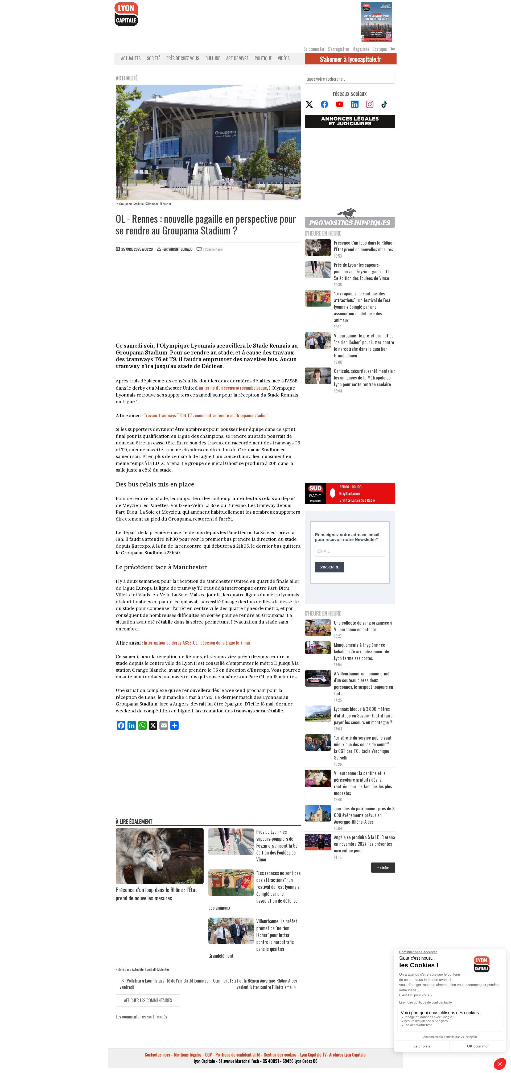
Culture (212, 58)
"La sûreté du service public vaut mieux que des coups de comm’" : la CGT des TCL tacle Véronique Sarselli (363, 747)
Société (153, 58)
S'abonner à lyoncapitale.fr (350, 59)
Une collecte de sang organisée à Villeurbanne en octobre (363, 626)
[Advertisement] (208, 295)
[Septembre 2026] (377, 21)
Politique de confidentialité (238, 1054)
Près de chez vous (182, 58)
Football (150, 969)
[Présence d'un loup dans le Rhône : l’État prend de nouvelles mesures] (160, 882)
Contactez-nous (157, 1054)
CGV (208, 1054)
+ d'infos (383, 867)
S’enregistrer (338, 49)
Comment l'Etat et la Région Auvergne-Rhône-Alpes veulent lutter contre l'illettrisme (255, 983)
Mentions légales (187, 1054)
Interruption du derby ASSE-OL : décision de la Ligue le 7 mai (197, 642)
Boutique (379, 49)
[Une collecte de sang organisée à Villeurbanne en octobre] (318, 628)
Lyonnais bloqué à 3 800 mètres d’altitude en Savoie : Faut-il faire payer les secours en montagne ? (363, 715)
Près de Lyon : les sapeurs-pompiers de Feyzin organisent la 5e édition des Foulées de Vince (277, 845)
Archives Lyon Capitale (347, 1054)
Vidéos (284, 58)
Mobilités (163, 969)
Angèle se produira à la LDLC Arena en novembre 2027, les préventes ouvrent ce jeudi (364, 844)
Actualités (131, 58)
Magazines (360, 49)
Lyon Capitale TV (313, 1054)
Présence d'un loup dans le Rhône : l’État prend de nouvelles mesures (156, 893)
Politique (263, 58)
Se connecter (314, 49)
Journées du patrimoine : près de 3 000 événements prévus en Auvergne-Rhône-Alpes (364, 815)
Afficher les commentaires (148, 1000)
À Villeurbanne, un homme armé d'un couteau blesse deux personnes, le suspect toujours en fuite (363, 683)
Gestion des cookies (280, 1054)
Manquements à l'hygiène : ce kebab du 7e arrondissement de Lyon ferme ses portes (361, 651)
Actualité (138, 969)
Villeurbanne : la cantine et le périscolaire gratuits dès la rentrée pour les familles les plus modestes (363, 783)
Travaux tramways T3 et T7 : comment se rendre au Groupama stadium (206, 415)
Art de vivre (237, 58)
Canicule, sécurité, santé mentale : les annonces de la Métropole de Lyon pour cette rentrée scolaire (364, 377)
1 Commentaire (213, 249)
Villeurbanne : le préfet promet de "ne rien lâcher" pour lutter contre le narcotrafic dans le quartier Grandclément (364, 345)
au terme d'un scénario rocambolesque (233, 387)
